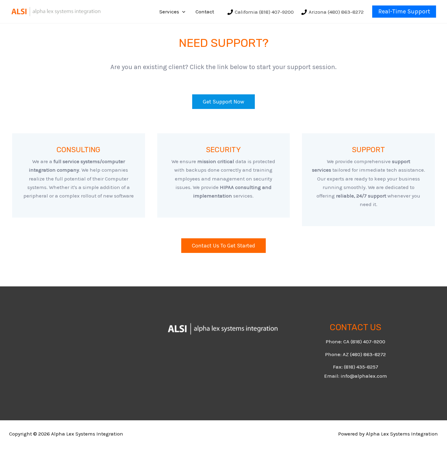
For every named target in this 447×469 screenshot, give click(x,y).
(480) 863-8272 (368, 354)
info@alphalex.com (364, 376)
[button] (182, 12)
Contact (205, 12)
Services (169, 12)
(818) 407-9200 (368, 341)
